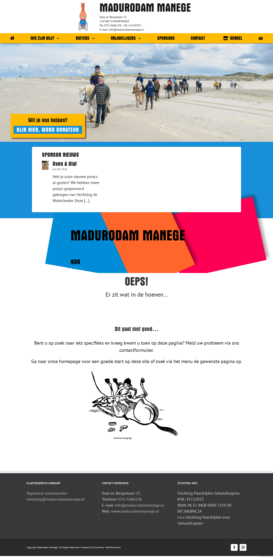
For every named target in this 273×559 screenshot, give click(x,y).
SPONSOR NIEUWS (60, 154)
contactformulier (136, 350)
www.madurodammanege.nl (135, 511)
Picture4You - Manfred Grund (106, 547)
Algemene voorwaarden (47, 493)
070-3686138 (130, 499)
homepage (69, 361)
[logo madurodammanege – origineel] (83, 4)
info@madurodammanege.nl (139, 505)
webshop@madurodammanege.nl (56, 499)
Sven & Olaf (65, 163)
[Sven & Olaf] (45, 165)
